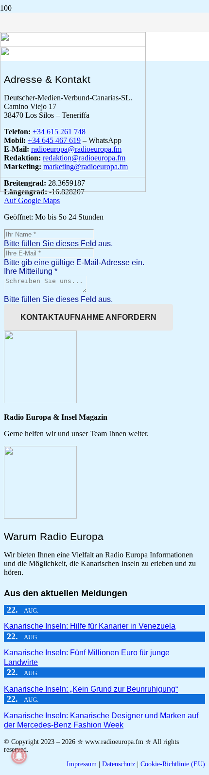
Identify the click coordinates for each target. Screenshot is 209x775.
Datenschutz (118, 764)
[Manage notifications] (19, 756)
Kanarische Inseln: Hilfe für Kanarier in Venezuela (89, 626)
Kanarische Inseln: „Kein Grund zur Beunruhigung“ (91, 689)
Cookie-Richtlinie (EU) (172, 764)
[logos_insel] (73, 189)
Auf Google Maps (32, 200)
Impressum (82, 764)
